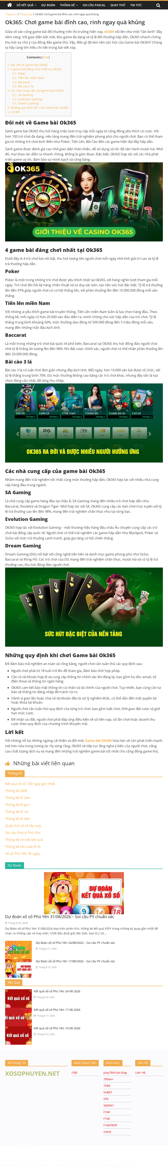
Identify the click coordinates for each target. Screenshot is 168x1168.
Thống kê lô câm (17, 797)
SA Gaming (23, 95)
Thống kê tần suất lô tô (23, 846)
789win (108, 1079)
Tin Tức (136, 5)
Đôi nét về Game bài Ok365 (27, 65)
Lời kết (13, 112)
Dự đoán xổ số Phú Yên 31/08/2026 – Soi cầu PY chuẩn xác (59, 916)
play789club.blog (115, 1073)
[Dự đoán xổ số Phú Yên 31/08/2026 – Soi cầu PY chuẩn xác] (84, 874)
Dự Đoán (48, 5)
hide (46, 57)
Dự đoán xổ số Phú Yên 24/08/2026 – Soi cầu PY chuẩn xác (75, 943)
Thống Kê (67, 5)
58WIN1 (108, 1105)
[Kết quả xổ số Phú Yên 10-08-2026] (19, 1028)
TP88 (106, 1086)
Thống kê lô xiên (17, 818)
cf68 (74, 1073)
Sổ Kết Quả (25, 5)
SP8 (105, 1099)
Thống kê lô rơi (16, 811)
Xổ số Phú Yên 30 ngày (22, 853)
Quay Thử (117, 5)
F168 (106, 1112)
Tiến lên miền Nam (28, 78)
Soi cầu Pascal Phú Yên (22, 832)
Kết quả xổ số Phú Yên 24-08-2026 (57, 991)
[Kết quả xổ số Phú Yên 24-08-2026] (19, 991)
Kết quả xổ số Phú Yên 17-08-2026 (57, 1010)
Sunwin (5, 1160)
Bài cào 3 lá (23, 86)
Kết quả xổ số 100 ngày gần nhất (30, 783)
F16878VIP (110, 1125)
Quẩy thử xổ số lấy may (23, 825)
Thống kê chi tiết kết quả (24, 839)
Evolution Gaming (27, 99)
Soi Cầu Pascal (94, 5)
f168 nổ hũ (7, 1147)
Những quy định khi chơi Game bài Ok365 (38, 108)
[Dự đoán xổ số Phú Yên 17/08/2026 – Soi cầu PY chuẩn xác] (19, 961)
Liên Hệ (140, 1073)
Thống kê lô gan (17, 804)
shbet (107, 1132)
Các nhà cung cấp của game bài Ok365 (35, 90)
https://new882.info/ (86, 1155)
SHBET (107, 1092)
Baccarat (21, 82)
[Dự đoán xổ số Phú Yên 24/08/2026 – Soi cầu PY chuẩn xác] (19, 943)
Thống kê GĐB (16, 790)
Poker (19, 73)
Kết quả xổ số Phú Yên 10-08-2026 (57, 1028)
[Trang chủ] (9, 5)
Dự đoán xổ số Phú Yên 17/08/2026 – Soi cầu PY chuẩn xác (75, 961)
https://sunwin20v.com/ (73, 1165)
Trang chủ (11, 14)
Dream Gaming (26, 103)
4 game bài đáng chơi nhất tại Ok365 (34, 69)
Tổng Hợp (26, 14)
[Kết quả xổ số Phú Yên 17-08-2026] (19, 1010)
